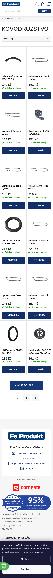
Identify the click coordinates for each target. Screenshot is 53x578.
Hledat (44, 11)
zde (41, 552)
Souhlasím (26, 569)
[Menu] (49, 4)
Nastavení (26, 559)
